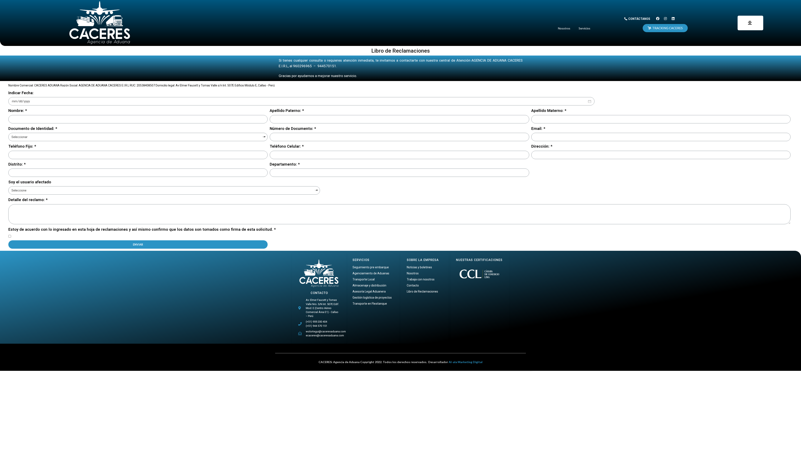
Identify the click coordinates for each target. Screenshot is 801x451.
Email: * (538, 128)
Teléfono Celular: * (287, 146)
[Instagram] (665, 18)
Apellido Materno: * (548, 110)
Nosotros (564, 28)
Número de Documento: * (293, 128)
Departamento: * (285, 164)
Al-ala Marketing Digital (465, 362)
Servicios (584, 28)
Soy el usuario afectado (29, 182)
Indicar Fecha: (21, 92)
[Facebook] (657, 18)
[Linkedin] (673, 18)
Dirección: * (541, 146)
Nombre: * (17, 110)
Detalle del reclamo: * (28, 199)
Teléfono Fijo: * (22, 146)
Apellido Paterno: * (287, 110)
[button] (637, 18)
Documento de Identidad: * (32, 128)
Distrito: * (17, 164)
